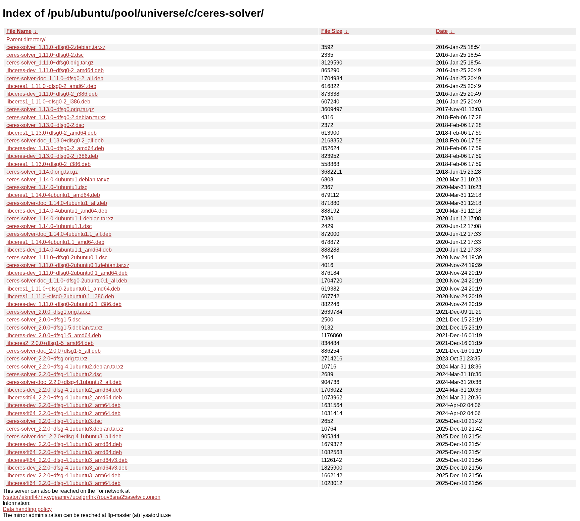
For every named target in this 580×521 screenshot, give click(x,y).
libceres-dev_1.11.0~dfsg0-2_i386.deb (52, 94)
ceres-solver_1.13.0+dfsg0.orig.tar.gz (50, 109)
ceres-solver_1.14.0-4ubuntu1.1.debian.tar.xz (59, 218)
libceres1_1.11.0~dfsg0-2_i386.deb (48, 101)
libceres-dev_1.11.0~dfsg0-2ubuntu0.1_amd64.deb (67, 273)
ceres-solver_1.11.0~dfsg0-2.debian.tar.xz (55, 47)
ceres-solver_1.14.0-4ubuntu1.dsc (46, 187)
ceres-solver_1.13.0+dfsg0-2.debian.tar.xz (56, 117)
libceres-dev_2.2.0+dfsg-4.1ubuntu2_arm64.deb (63, 405)
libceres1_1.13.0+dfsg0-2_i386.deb (48, 164)
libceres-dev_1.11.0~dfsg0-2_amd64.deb (55, 70)
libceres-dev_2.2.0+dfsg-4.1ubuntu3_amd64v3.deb (67, 468)
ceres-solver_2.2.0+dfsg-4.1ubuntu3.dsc (54, 421)
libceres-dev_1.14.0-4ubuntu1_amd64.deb (56, 211)
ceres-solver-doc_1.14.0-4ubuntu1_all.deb (56, 203)
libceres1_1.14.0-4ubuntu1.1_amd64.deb (55, 242)
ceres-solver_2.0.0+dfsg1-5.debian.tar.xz (54, 328)
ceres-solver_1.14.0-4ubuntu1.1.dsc (49, 226)
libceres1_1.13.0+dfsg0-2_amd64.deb (51, 133)
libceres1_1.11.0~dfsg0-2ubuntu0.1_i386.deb (60, 296)
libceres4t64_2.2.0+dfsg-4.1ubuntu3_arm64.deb (63, 483)
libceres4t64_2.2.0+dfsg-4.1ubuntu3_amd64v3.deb (67, 460)
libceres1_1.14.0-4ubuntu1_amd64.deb (53, 195)
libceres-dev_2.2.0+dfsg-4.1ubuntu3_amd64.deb (64, 444)
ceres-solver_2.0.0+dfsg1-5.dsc (43, 319)
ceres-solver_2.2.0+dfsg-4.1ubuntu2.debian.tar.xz (65, 367)
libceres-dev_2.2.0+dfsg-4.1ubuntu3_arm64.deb (63, 475)
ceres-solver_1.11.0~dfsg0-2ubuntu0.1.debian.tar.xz (67, 265)
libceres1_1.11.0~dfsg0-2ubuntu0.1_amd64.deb (63, 289)
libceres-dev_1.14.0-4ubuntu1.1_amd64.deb (59, 250)
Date (442, 31)
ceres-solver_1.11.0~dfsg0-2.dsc (45, 55)
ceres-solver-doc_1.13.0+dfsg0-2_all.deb (55, 140)
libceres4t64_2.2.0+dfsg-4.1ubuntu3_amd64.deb (64, 452)
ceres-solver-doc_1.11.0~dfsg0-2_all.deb (54, 78)
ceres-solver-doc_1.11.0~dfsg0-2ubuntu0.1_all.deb (66, 281)
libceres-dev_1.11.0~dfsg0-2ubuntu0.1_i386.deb (64, 304)
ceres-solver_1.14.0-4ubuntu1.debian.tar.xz (57, 179)
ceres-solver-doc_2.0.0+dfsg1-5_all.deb (53, 351)
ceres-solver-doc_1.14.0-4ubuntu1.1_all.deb (58, 234)
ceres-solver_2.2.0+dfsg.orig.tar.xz (47, 358)
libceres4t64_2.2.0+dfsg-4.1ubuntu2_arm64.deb (63, 413)
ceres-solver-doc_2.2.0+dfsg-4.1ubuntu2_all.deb (64, 382)
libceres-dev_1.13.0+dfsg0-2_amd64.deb (55, 148)
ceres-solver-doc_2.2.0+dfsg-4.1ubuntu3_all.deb (64, 436)
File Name (19, 31)
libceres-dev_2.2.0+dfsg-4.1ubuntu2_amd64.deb (64, 390)
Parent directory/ (25, 39)
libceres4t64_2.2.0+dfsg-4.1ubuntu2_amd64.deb (64, 397)
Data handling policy (27, 509)
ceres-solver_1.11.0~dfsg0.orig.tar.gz (50, 63)
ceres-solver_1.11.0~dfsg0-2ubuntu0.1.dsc (56, 257)
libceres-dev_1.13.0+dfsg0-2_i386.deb (52, 156)
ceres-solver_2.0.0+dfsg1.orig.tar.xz (48, 312)
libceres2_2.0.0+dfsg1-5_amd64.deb (50, 343)
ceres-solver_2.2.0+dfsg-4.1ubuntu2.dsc (54, 374)
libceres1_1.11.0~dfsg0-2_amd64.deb (51, 86)
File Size (331, 31)
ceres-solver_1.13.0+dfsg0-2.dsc (45, 125)
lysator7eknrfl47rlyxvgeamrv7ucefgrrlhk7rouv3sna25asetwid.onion (81, 497)
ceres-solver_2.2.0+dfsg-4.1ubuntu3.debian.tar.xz (65, 429)
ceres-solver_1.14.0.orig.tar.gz (42, 172)
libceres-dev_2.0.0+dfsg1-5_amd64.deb (53, 335)
